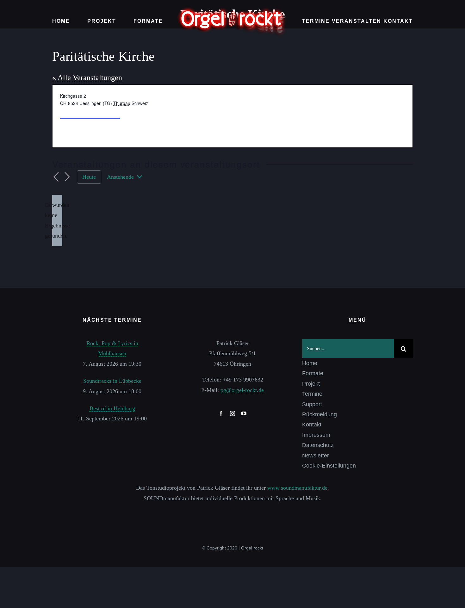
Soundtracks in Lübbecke (112, 381)
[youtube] (243, 413)
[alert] (57, 220)
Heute (89, 177)
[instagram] (232, 413)
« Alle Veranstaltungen (87, 77)
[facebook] (221, 413)
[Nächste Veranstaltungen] (67, 177)
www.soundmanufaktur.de (297, 488)
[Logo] (232, 9)
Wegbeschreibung (90, 112)
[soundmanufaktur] (232, 512)
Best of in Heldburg (112, 408)
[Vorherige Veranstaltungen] (56, 177)
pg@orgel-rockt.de (242, 390)
